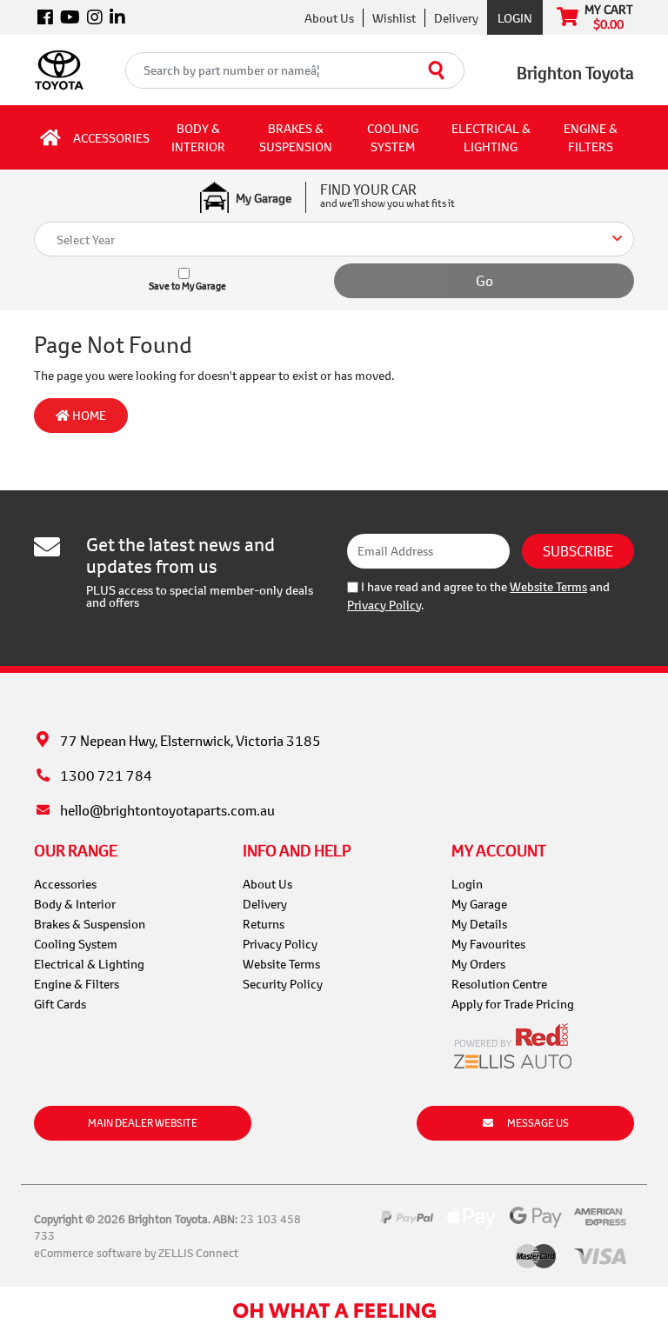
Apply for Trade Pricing (512, 1003)
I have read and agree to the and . (478, 595)
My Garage (479, 903)
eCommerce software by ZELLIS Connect (136, 1253)
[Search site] (436, 70)
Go (484, 280)
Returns (263, 923)
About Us (329, 18)
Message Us (538, 1122)
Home (88, 415)
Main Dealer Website (142, 1122)
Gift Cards (60, 1003)
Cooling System (392, 137)
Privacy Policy (384, 604)
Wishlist (394, 18)
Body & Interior (198, 137)
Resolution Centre (499, 983)
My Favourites (488, 943)
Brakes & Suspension (295, 137)
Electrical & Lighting (491, 137)
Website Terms (548, 586)
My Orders (478, 963)
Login (515, 18)
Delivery (456, 18)
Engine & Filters (591, 137)
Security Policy (283, 983)
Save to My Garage (187, 286)
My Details (479, 923)
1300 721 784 (106, 775)
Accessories (111, 138)
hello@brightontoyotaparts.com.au (167, 810)
